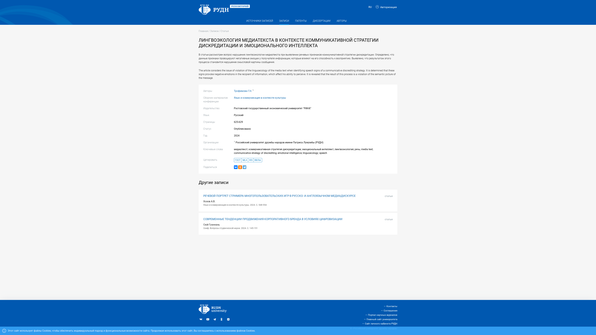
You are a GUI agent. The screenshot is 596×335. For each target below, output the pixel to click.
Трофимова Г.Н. (243, 90)
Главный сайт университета (382, 319)
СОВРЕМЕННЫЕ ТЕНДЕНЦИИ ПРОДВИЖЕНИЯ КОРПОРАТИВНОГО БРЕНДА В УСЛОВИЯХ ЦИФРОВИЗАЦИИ (272, 219)
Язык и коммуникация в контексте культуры (260, 97)
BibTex (258, 160)
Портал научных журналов (382, 315)
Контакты (391, 306)
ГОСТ (237, 160)
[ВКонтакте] (236, 167)
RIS (251, 160)
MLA (245, 160)
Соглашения (390, 310)
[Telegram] (244, 167)
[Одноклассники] (240, 167)
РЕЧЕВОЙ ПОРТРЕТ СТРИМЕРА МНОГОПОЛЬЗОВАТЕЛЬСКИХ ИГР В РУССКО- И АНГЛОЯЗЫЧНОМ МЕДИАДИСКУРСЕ (279, 195)
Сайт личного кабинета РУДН (381, 323)
